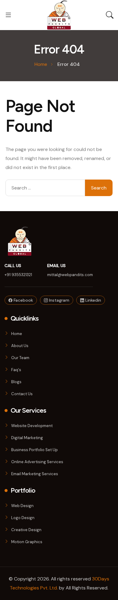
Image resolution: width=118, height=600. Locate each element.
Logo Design (22, 517)
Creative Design (26, 529)
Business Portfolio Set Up (34, 449)
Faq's (16, 369)
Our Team (20, 357)
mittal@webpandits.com (70, 274)
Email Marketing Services (34, 473)
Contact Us (22, 393)
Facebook (22, 300)
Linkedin (92, 300)
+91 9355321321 (18, 274)
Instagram (58, 300)
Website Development (32, 425)
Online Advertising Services (37, 461)
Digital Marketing (27, 437)
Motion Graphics (26, 541)
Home (16, 333)
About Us (19, 345)
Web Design (22, 505)
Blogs (16, 381)
